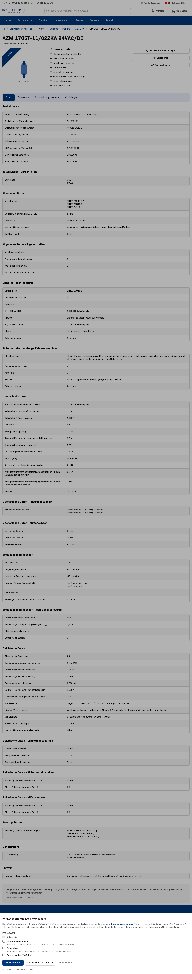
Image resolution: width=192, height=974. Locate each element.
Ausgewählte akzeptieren (40, 962)
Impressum (7, 969)
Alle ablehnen (65, 962)
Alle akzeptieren (13, 962)
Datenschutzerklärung (122, 924)
